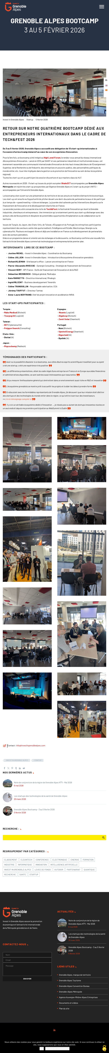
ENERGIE (75, 859)
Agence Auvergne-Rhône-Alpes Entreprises (78, 997)
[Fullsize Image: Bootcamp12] (81, 428)
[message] (27, 969)
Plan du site (64, 1008)
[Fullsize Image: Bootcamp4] (81, 563)
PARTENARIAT (73, 869)
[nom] (27, 954)
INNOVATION (41, 864)
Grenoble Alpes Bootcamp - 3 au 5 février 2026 (34, 809)
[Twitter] (8, 768)
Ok (42, 1049)
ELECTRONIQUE (59, 859)
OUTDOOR (58, 869)
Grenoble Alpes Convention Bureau (74, 986)
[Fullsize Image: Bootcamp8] (81, 634)
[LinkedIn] (20, 768)
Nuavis (62, 312)
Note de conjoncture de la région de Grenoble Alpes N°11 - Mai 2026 (43, 782)
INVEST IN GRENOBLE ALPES (17, 760)
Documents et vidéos (68, 1003)
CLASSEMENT (10, 859)
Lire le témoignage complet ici (18, 399)
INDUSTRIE (9, 864)
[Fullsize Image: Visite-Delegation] (27, 549)
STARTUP (37, 760)
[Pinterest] (12, 768)
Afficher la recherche (103, 837)
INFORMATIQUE (25, 864)
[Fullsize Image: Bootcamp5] (27, 605)
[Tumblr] (16, 768)
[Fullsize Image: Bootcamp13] (27, 499)
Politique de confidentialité (57, 1049)
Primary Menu (101, 7)
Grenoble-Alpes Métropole (70, 991)
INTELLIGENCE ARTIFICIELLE (64, 864)
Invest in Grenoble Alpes (13, 119)
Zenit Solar (64, 319)
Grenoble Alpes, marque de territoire (75, 975)
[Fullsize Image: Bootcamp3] (81, 506)
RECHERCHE (10, 874)
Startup (29, 119)
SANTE (22, 874)
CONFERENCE (42, 859)
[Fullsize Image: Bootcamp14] (81, 684)
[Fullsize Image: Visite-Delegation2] (81, 719)
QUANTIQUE (89, 869)
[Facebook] (4, 768)
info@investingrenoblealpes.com (30, 745)
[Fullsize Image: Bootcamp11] (27, 691)
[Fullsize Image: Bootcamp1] (27, 450)
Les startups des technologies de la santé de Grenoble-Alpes (40, 796)
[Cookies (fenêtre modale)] (104, 1048)
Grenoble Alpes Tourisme (70, 980)
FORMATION (88, 859)
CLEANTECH (26, 859)
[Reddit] (24, 768)
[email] (27, 959)
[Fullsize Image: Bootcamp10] (27, 648)
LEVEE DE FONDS (43, 869)
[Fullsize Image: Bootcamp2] (81, 463)
